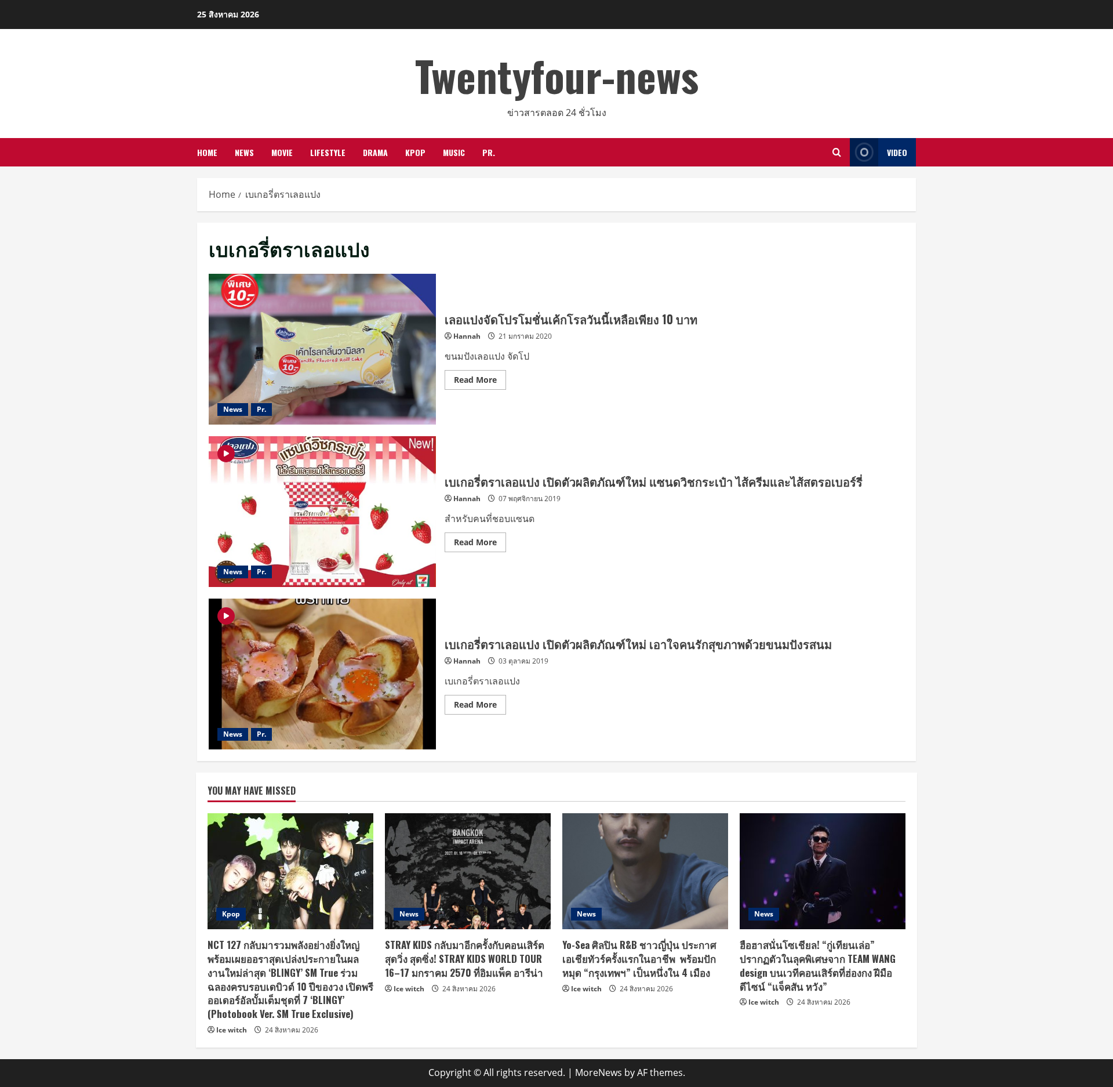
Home (207, 152)
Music (454, 152)
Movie (282, 152)
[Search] (836, 152)
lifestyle (327, 152)
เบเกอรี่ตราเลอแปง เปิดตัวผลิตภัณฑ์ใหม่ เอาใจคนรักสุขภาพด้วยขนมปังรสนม (322, 674)
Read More (480, 382)
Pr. (488, 152)
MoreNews (598, 1072)
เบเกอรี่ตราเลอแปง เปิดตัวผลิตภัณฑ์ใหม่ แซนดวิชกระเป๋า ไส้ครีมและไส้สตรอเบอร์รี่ (322, 511)
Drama (375, 152)
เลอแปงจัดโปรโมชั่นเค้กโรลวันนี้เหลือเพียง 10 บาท (322, 349)
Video (897, 152)
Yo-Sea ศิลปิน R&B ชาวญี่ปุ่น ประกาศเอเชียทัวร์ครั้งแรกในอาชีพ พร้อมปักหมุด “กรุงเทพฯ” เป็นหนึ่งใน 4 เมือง (639, 958)
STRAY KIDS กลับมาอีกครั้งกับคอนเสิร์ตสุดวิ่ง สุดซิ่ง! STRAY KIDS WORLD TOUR (464, 958)
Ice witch (231, 1030)
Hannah (467, 336)
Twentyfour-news (557, 75)
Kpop (415, 152)
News (244, 152)
